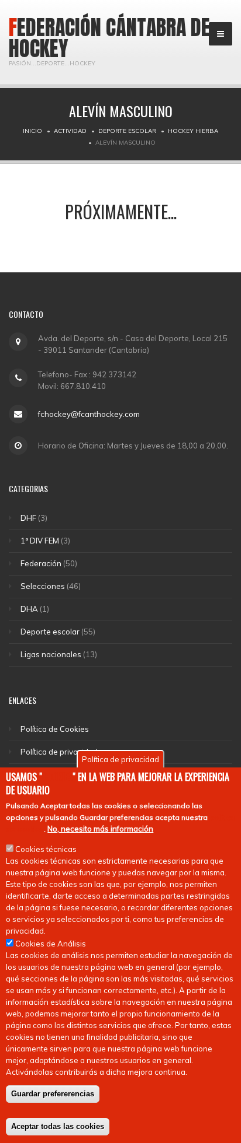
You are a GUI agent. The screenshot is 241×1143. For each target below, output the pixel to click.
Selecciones (42, 586)
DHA (29, 608)
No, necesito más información (100, 828)
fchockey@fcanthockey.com (89, 414)
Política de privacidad (59, 751)
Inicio (32, 131)
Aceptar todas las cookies (57, 1126)
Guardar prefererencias (52, 1093)
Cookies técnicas (46, 849)
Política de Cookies (54, 729)
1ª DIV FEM (39, 540)
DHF (28, 518)
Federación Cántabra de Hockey (109, 38)
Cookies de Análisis (50, 943)
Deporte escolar (127, 131)
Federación (40, 563)
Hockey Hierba (193, 131)
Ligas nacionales (50, 654)
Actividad (70, 131)
